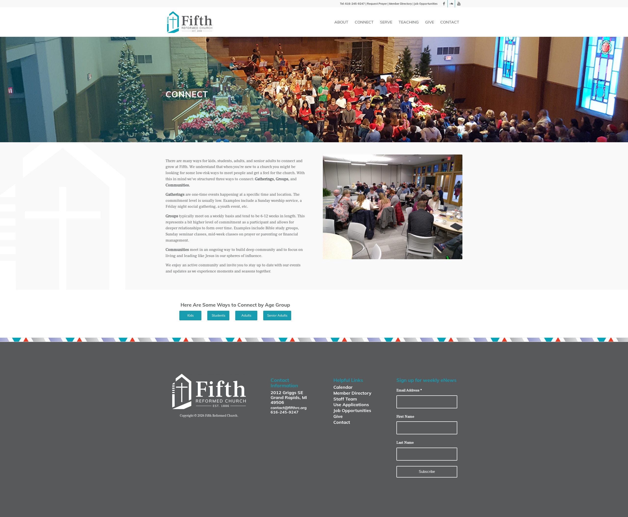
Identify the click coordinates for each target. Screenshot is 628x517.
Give (338, 416)
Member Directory (400, 3)
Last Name (405, 442)
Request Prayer (377, 3)
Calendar (343, 387)
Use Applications (351, 404)
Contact (341, 422)
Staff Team (345, 399)
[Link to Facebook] (443, 3)
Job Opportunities (426, 3)
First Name (405, 416)
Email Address (409, 390)
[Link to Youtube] (458, 3)
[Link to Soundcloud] (451, 3)
